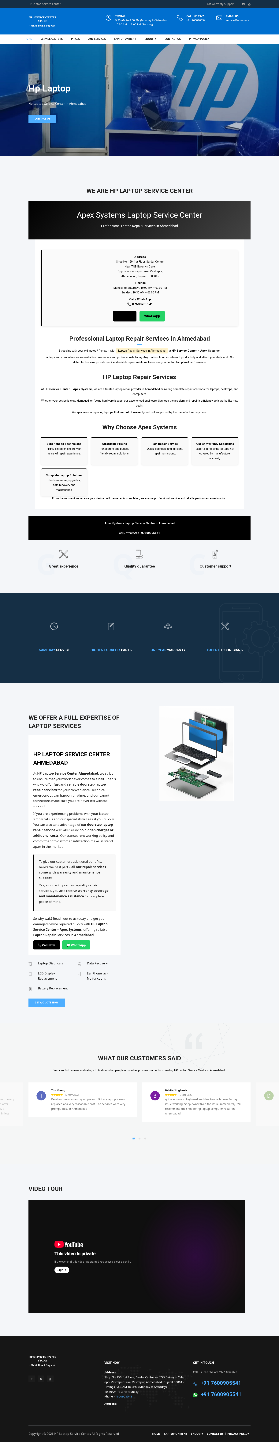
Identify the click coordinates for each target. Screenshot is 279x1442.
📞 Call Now (47, 945)
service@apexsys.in (238, 20)
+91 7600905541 (196, 20)
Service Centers (51, 39)
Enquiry (150, 39)
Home (28, 39)
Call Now (125, 316)
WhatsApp (152, 316)
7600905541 (123, 1396)
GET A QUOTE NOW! (47, 1003)
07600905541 (150, 533)
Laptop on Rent (125, 39)
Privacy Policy (199, 39)
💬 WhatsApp (76, 945)
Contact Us (173, 39)
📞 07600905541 (140, 304)
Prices (75, 39)
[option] (196, 753)
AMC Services (97, 39)
